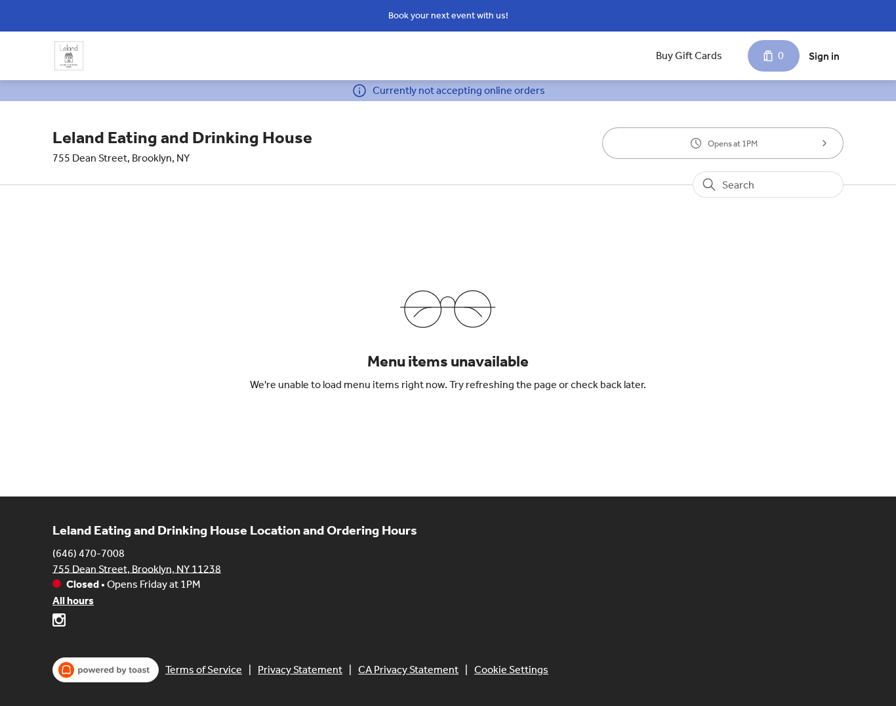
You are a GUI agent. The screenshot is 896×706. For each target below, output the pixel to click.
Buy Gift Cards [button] (689, 55)
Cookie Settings (511, 669)
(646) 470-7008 (88, 552)
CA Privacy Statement (408, 669)
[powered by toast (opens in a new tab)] (105, 670)
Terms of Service (203, 669)
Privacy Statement (300, 669)
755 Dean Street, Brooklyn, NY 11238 (136, 568)
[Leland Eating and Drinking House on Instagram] (59, 622)
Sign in (824, 56)
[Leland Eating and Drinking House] (68, 55)
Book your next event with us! (448, 15)
